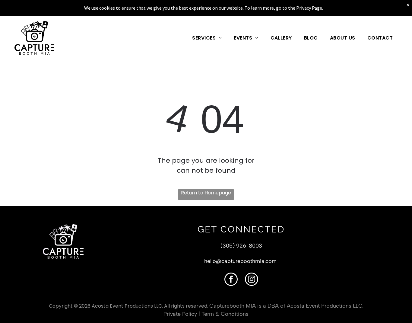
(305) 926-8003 (241, 245)
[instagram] (251, 280)
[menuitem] (207, 37)
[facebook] (231, 280)
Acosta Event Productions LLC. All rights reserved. (150, 305)
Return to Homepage (206, 192)
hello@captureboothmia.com (240, 261)
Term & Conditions (225, 314)
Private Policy (180, 314)
